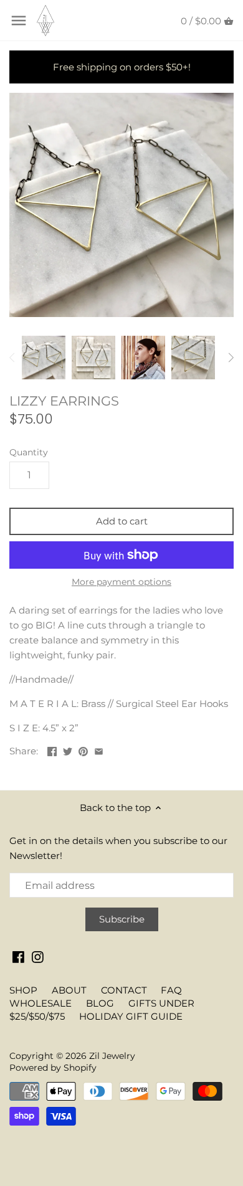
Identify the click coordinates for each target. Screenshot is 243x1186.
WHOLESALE (40, 1003)
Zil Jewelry (112, 1056)
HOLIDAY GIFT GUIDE (131, 1016)
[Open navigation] (18, 20)
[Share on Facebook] (52, 750)
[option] (43, 357)
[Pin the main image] (83, 750)
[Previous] (12, 357)
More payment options (121, 582)
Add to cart (122, 521)
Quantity (28, 452)
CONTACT (124, 990)
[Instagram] (38, 955)
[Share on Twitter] (67, 750)
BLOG (100, 1003)
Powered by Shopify (53, 1068)
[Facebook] (18, 955)
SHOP (23, 990)
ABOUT (69, 990)
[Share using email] (98, 750)
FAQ (171, 990)
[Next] (230, 357)
